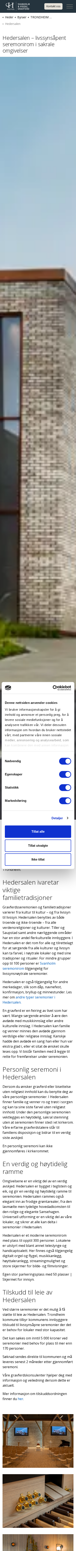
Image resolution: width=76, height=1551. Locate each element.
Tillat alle (38, 831)
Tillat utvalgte (38, 845)
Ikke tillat (38, 859)
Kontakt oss (53, 6)
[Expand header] (69, 6)
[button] (38, 1441)
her (20, 1398)
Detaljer (57, 818)
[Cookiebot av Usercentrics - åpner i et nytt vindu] (53, 688)
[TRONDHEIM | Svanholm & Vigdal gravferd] (22, 6)
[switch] (65, 774)
